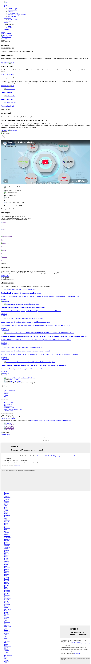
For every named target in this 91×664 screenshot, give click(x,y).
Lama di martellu (12, 8)
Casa (5, 5)
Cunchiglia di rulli (13, 13)
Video (9, 26)
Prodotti (6, 7)
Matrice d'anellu (12, 10)
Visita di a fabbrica (13, 19)
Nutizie (6, 22)
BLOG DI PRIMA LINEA (47, 420)
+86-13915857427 (15, 379)
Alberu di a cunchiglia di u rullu (17, 14)
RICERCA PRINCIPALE (63, 420)
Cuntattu (6, 29)
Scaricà (10, 27)
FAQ (9, 21)
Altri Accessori (12, 16)
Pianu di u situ (34, 420)
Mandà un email (5, 434)
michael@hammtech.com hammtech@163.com (22, 378)
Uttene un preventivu (7, 33)
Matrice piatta (11, 11)
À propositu (7, 18)
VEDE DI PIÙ (5, 63)
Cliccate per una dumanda (8, 418)
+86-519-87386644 (15, 381)
